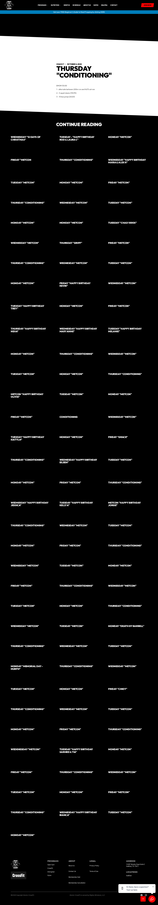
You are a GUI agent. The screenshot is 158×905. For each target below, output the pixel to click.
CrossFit (50, 868)
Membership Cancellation (77, 883)
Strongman (51, 872)
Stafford (128, 875)
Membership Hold (74, 877)
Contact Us (72, 871)
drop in (67, 5)
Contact (113, 5)
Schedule (76, 5)
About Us (72, 866)
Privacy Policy (94, 866)
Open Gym (50, 865)
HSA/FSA (104, 5)
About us (87, 5)
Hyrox (49, 875)
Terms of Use (93, 871)
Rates (96, 5)
